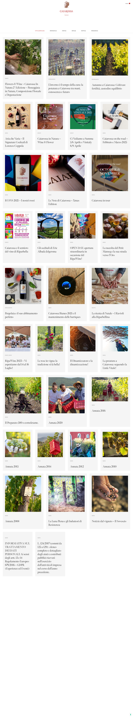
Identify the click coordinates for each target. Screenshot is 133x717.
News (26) (74, 30)
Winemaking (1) (94, 30)
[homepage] (66, 8)
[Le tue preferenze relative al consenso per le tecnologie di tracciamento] (130, 714)
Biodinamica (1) (53, 30)
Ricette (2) (83, 30)
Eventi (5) (64, 30)
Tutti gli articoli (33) (39, 30)
